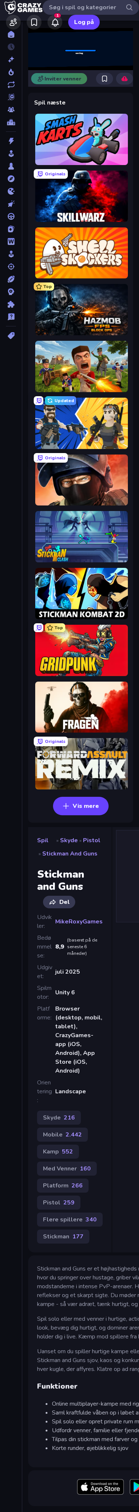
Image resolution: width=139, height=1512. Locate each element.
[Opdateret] (11, 84)
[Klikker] (11, 204)
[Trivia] (11, 317)
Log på (84, 22)
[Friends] (13, 22)
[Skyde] (11, 266)
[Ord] (11, 241)
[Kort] (11, 229)
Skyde (69, 840)
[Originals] (11, 97)
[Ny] (11, 59)
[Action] (11, 141)
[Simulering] (11, 254)
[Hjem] (11, 34)
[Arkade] (11, 153)
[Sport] (11, 279)
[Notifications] (54, 22)
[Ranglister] (11, 122)
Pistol (91, 840)
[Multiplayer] (11, 109)
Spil (43, 840)
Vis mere (86, 806)
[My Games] (34, 22)
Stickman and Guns (69, 854)
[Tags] (11, 335)
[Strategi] (11, 291)
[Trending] (11, 72)
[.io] (11, 191)
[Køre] (11, 216)
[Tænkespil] (11, 304)
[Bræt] (11, 166)
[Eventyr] (11, 178)
